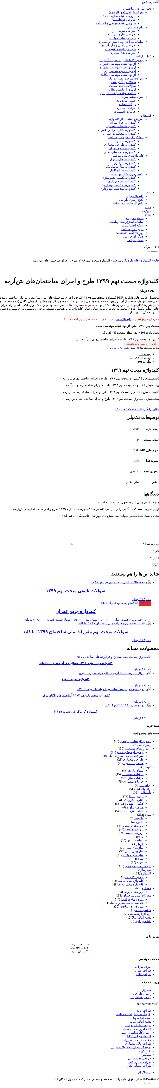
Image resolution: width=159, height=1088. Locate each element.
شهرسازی (144, 869)
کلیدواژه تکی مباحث (125, 260)
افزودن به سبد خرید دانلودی (141, 343)
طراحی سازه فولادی (122, 38)
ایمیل (154, 558)
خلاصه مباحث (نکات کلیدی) (118, 93)
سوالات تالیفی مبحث (122, 85)
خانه (156, 260)
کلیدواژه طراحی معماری (120, 144)
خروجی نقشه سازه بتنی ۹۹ (118, 16)
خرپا (140, 844)
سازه (148, 814)
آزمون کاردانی (134, 877)
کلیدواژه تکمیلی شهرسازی (119, 177)
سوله (140, 862)
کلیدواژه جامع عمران (122, 148)
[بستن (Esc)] (145, 1083)
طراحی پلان (143, 974)
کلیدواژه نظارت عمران (121, 126)
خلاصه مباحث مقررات (136, 1040)
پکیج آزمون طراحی (131, 199)
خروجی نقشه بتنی (139, 1058)
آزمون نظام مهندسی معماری (117, 67)
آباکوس (138, 818)
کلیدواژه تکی (123, 319)
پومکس (146, 1054)
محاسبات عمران (132, 763)
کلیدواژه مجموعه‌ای (130, 884)
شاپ (148, 192)
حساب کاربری (134, 218)
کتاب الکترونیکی (133, 800)
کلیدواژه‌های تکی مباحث (128, 155)
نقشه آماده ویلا (126, 100)
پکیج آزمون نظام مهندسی (127, 174)
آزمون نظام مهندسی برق (120, 71)
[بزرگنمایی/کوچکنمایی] (157, 1083)
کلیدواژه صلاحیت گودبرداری (118, 188)
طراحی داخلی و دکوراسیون (118, 45)
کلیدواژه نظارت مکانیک (121, 166)
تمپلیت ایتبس (135, 840)
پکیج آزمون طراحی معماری (133, 1014)
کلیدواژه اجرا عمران (123, 122)
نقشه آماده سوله (140, 1021)
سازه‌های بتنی (134, 847)
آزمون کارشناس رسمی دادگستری (121, 60)
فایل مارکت (143, 56)
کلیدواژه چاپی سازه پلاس (120, 152)
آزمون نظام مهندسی (138, 748)
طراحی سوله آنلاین (139, 1065)
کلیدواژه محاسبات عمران (119, 133)
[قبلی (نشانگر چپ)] (157, 1087)
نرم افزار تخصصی (139, 913)
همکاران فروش (133, 236)
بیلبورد (139, 822)
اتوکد (148, 766)
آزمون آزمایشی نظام (122, 89)
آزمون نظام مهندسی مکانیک (118, 74)
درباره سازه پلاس (132, 229)
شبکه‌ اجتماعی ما (132, 225)
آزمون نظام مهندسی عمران (118, 63)
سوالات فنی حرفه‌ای (138, 866)
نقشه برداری (143, 921)
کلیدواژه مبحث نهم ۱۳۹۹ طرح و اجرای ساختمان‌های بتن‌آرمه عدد (117, 339)
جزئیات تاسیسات (125, 111)
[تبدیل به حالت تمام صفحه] (153, 1083)
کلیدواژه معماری (125, 141)
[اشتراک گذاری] (149, 1083)
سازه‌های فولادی (132, 855)
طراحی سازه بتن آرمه (121, 34)
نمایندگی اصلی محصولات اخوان (131, 1047)
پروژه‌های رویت (133, 891)
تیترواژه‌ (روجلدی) (132, 899)
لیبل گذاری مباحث (131, 906)
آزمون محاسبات (140, 997)
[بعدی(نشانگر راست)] (153, 1087)
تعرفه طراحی (142, 966)
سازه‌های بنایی (134, 851)
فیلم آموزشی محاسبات (136, 1029)
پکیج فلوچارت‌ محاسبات (128, 203)
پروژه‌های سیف (133, 833)
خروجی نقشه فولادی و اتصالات (116, 23)
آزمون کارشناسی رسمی (135, 741)
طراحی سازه (135, 27)
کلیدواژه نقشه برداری (122, 181)
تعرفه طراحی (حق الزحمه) (126, 12)
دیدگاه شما (151, 544)
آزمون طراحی (142, 993)
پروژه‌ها (146, 210)
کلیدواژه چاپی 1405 (139, 1036)
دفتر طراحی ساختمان (137, 8)
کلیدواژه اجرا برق (125, 163)
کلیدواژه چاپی (134, 196)
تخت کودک (144, 1051)
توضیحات (145, 354)
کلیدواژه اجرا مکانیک (123, 170)
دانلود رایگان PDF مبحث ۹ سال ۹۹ (137, 409)
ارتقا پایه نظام (142, 789)
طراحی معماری (133, 759)
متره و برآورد (135, 807)
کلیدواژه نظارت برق (123, 159)
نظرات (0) (144, 361)
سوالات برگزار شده (123, 82)
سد (141, 858)
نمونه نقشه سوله (132, 96)
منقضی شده (143, 910)
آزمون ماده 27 (142, 744)
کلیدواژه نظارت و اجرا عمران (117, 130)
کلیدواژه (146, 115)
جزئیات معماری (126, 107)
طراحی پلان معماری (123, 52)
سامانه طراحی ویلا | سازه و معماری (120, 41)
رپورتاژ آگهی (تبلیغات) (129, 232)
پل (141, 836)
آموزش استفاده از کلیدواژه (126, 119)
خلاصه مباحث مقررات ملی (126, 902)
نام (156, 550)
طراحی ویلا (144, 1010)
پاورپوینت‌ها (136, 796)
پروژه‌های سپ (134, 829)
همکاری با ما (135, 240)
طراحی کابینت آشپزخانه (120, 49)
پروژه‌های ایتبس (133, 825)
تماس (147, 214)
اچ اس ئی (145, 785)
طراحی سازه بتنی (139, 1062)
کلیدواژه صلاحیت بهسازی (119, 185)
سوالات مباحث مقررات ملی (125, 78)
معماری (146, 888)
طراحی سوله (127, 30)
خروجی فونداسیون (124, 19)
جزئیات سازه (127, 104)
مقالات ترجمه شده (131, 811)
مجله (148, 207)
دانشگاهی (145, 792)
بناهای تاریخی (134, 770)
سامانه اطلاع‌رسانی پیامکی (126, 221)
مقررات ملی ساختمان (137, 895)
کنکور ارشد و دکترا (131, 803)
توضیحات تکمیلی (140, 358)
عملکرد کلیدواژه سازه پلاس (125, 137)
